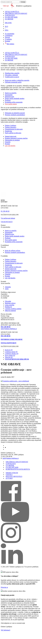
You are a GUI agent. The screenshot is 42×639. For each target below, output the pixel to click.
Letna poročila (9, 305)
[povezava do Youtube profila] (15, 521)
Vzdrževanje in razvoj (12, 77)
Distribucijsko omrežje (12, 73)
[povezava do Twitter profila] (11, 542)
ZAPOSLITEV (10, 15)
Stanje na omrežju (10, 93)
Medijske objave (10, 303)
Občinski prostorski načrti (13, 82)
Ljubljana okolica (11, 353)
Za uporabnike (9, 34)
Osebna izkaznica (10, 127)
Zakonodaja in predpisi (12, 140)
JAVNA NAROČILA (12, 11)
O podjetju (8, 39)
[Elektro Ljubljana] (17, 8)
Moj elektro (10, 44)
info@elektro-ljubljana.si (9, 329)
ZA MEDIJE (9, 19)
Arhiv (7, 289)
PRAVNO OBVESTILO (14, 476)
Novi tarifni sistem (11, 104)
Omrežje (7, 142)
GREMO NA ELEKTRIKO (12, 449)
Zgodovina (8, 131)
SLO (6, 26)
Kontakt (7, 41)
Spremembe (9, 95)
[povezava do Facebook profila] (11, 501)
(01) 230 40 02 (5, 336)
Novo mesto (10, 355)
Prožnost (7, 100)
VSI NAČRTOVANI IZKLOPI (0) (17, 359)
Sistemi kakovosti (10, 136)
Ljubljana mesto (11, 352)
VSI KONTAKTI (6, 222)
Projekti (7, 144)
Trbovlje (9, 357)
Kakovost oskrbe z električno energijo (17, 80)
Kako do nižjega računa (12, 250)
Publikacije (8, 307)
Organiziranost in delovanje (14, 129)
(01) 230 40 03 (5, 327)
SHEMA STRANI (12, 473)
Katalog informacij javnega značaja (16, 138)
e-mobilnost (8, 35)
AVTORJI (9, 478)
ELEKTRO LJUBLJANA (11, 445)
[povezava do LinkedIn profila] (12, 563)
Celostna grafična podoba (13, 309)
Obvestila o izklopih (11, 75)
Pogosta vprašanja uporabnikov (15, 115)
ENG (6, 30)
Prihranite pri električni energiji (15, 113)
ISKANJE (8, 23)
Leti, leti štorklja (10, 146)
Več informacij (5, 630)
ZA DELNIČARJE (11, 17)
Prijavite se (4, 587)
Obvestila (8, 301)
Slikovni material (10, 310)
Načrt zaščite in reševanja (13, 133)
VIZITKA (9, 474)
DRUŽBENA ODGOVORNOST (16, 13)
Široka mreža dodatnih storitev (14, 98)
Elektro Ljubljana (10, 125)
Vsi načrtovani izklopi (8, 218)
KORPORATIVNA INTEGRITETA (18, 469)
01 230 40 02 (5, 211)
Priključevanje (9, 96)
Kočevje (9, 350)
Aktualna (8, 287)
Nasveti (7, 37)
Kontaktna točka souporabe (14, 102)
